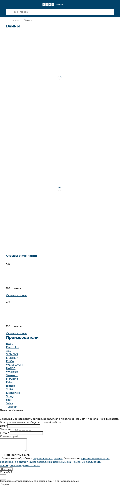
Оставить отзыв (16, 295)
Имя (3, 425)
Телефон (6, 429)
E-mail (4, 433)
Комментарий (9, 436)
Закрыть (5, 484)
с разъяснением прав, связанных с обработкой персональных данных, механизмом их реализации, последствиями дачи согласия (55, 462)
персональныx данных (47, 458)
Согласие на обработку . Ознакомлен (55, 462)
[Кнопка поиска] (9, 12)
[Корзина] (112, 4)
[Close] (3, 414)
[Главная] (9, 20)
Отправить (6, 469)
